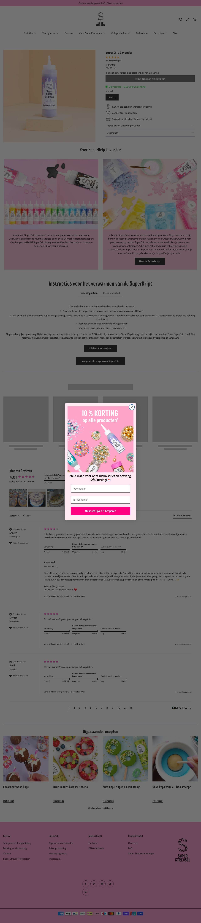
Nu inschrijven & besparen (100, 511)
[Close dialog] (132, 407)
